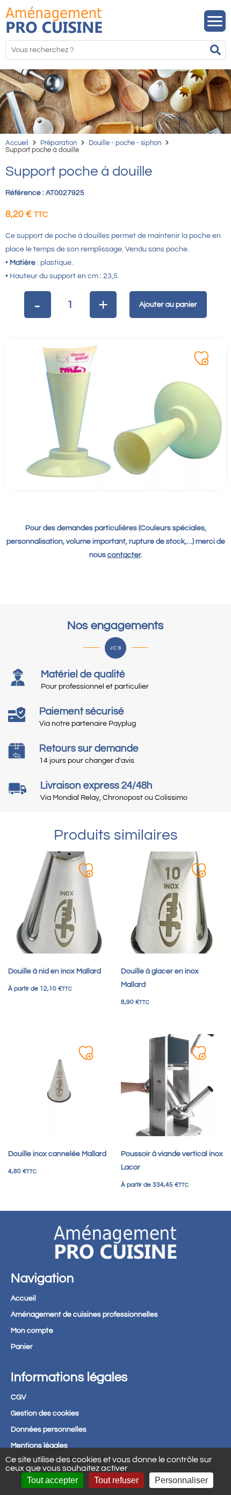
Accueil (16, 143)
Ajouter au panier (168, 304)
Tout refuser (116, 1480)
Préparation (58, 143)
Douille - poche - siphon (125, 143)
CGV (18, 1397)
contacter (124, 555)
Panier (22, 1346)
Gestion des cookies (45, 1413)
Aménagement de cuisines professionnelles (84, 1314)
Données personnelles (48, 1429)
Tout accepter (52, 1480)
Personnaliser (181, 1480)
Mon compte (32, 1330)
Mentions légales (39, 1445)
